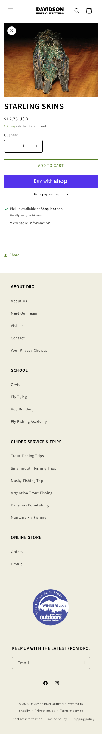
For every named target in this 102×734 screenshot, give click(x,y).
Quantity (11, 135)
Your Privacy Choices (29, 350)
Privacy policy (45, 711)
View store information (30, 223)
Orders (17, 552)
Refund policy (57, 719)
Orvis (15, 385)
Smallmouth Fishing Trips (33, 468)
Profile (17, 564)
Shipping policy (83, 719)
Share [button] (15, 255)
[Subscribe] (84, 663)
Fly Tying (19, 397)
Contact (18, 338)
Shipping (10, 126)
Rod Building (22, 409)
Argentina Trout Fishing (31, 493)
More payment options (51, 194)
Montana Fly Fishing (28, 517)
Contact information (27, 719)
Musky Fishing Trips (28, 481)
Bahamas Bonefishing (30, 505)
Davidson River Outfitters (48, 704)
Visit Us (17, 325)
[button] (11, 11)
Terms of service (71, 711)
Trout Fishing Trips (27, 456)
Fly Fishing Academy (29, 421)
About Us (19, 301)
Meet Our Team (24, 313)
